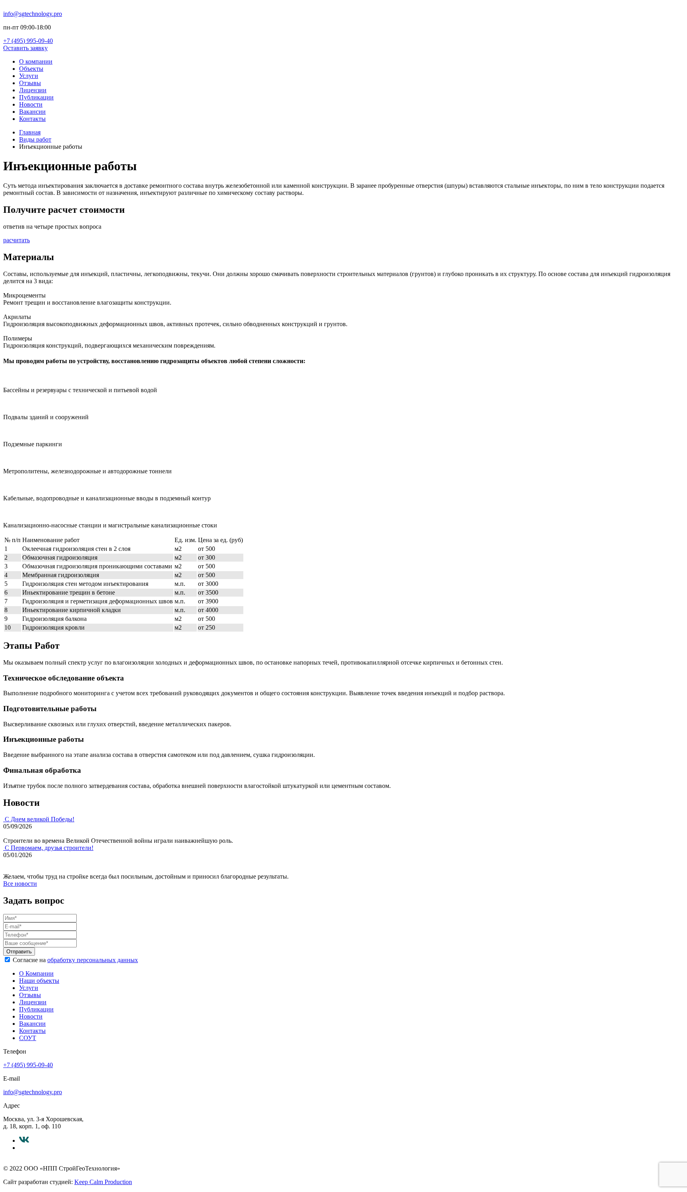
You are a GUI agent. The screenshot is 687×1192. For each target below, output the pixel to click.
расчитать (16, 240)
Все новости (20, 883)
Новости (31, 104)
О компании (35, 61)
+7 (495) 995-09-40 (28, 40)
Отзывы (30, 83)
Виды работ (35, 139)
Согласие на (75, 960)
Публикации (36, 97)
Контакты (32, 118)
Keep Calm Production (103, 1181)
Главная (30, 132)
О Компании (36, 973)
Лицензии (33, 90)
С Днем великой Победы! (39, 819)
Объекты (31, 68)
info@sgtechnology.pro (32, 13)
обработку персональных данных (92, 960)
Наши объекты (39, 980)
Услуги (28, 75)
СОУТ (27, 1037)
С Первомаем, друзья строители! (49, 847)
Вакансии (32, 111)
